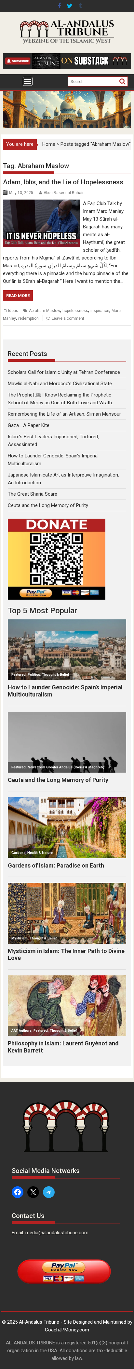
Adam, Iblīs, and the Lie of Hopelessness (63, 182)
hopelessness (75, 310)
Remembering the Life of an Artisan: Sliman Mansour (64, 414)
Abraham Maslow (44, 310)
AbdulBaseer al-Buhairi (64, 192)
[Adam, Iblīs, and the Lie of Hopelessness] (41, 203)
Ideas (13, 310)
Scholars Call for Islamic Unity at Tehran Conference (64, 372)
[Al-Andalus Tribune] (67, 126)
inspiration (99, 310)
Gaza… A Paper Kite (28, 425)
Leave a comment (68, 318)
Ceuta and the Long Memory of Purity (48, 505)
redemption (28, 318)
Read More (18, 295)
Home (48, 144)
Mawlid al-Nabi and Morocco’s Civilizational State (60, 383)
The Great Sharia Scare (32, 494)
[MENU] (28, 81)
